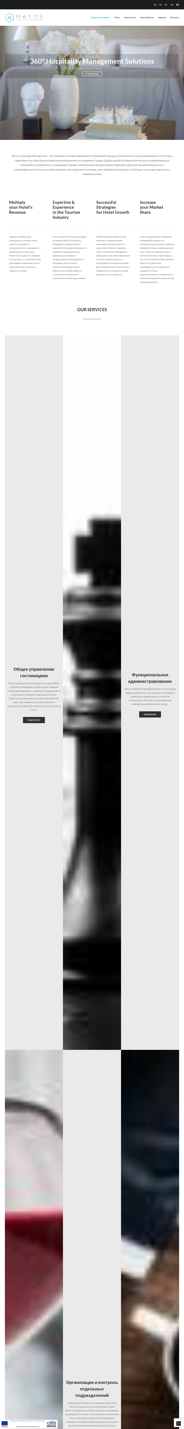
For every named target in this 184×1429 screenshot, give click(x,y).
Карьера (162, 17)
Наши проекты (147, 17)
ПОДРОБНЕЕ (92, 74)
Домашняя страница (100, 17)
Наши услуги (130, 17)
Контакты (174, 17)
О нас (117, 17)
